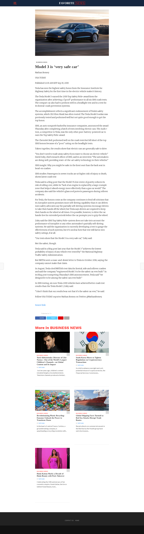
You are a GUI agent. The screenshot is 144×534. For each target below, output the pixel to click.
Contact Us (69, 520)
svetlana (41, 367)
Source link (40, 305)
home (77, 520)
